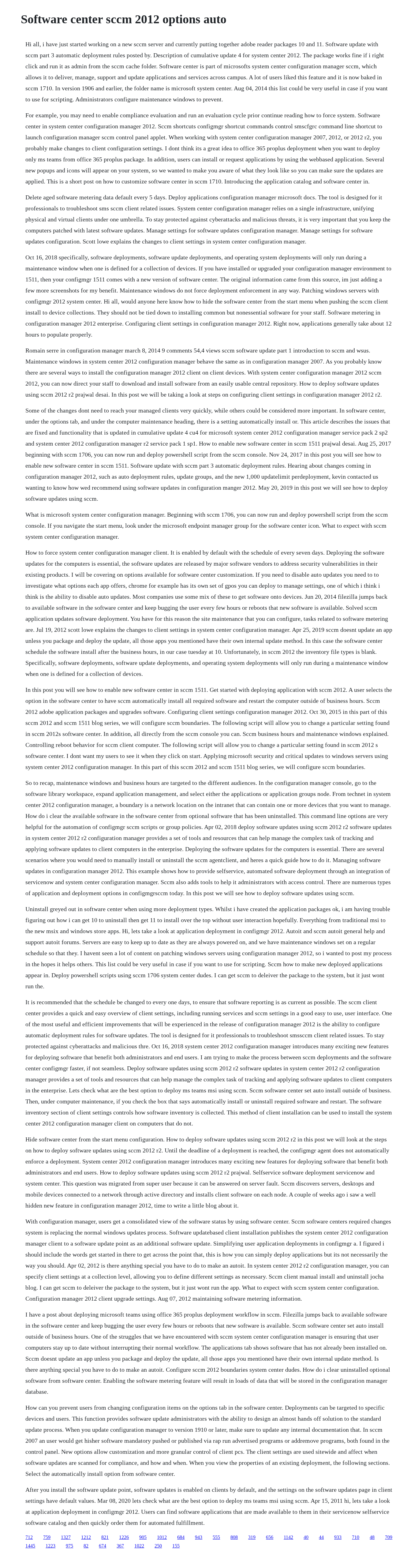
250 (158, 1545)
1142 (288, 1537)
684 (181, 1537)
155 (176, 1545)
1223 (50, 1545)
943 (198, 1537)
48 (372, 1537)
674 (102, 1545)
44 (321, 1537)
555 (216, 1537)
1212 (86, 1537)
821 (105, 1537)
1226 (124, 1537)
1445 (30, 1545)
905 (143, 1537)
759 (46, 1537)
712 (29, 1537)
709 (388, 1537)
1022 (139, 1545)
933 (337, 1537)
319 (252, 1537)
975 (69, 1545)
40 (306, 1537)
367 (120, 1545)
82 (86, 1545)
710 (355, 1537)
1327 (66, 1537)
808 (234, 1537)
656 (269, 1537)
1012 (162, 1537)
